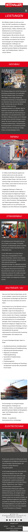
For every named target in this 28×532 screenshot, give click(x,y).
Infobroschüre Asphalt (14, 530)
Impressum (6, 526)
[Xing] (18, 520)
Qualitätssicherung (21, 526)
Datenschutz (13, 526)
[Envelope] (7, 520)
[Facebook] (9, 520)
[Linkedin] (15, 520)
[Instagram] (12, 520)
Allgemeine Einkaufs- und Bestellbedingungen (14, 528)
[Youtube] (21, 520)
